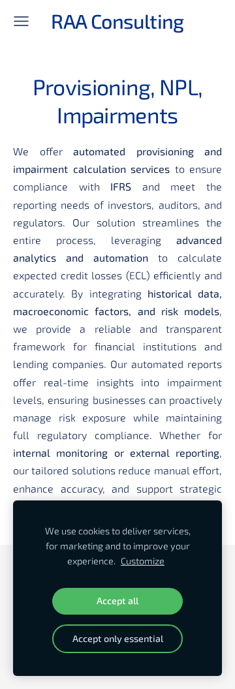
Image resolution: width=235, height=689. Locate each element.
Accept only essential (117, 638)
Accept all (117, 600)
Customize (142, 560)
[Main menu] (21, 21)
